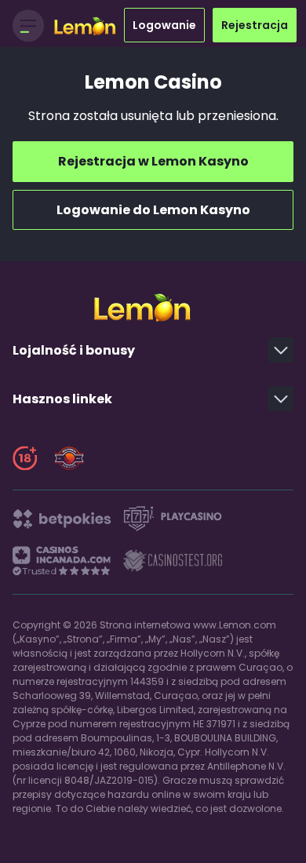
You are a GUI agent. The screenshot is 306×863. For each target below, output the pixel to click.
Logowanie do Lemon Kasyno (153, 210)
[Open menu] (28, 25)
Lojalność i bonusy (74, 350)
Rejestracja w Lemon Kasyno (153, 161)
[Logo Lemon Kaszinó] (88, 25)
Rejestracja (254, 25)
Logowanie (164, 25)
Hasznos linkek (62, 399)
